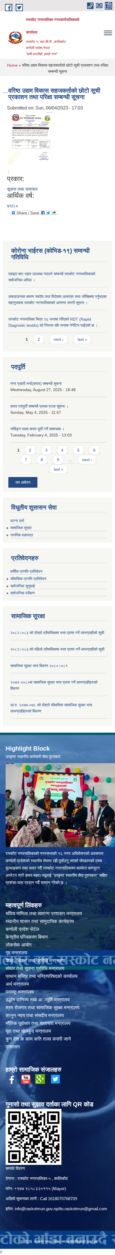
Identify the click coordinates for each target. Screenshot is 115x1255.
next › (59, 339)
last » (82, 339)
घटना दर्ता (17, 520)
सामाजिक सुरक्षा (21, 527)
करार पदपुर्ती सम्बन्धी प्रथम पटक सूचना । (39, 406)
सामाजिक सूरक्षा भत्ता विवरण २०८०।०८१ (39, 665)
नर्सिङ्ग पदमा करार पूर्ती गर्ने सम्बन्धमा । (37, 429)
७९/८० (12, 206)
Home (12, 65)
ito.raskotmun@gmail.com (83, 1208)
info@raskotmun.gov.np (36, 1208)
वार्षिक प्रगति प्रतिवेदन (26, 571)
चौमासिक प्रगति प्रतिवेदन (28, 578)
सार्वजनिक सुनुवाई (22, 586)
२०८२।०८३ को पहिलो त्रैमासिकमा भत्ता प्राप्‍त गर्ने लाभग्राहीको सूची (57, 649)
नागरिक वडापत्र (21, 535)
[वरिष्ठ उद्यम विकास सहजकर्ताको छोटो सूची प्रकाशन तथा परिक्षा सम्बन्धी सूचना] (30, 143)
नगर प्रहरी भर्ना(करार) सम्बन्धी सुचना (36, 383)
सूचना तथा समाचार (22, 189)
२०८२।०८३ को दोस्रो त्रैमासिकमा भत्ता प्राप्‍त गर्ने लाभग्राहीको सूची (57, 632)
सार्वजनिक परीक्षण (22, 593)
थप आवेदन (22, 482)
